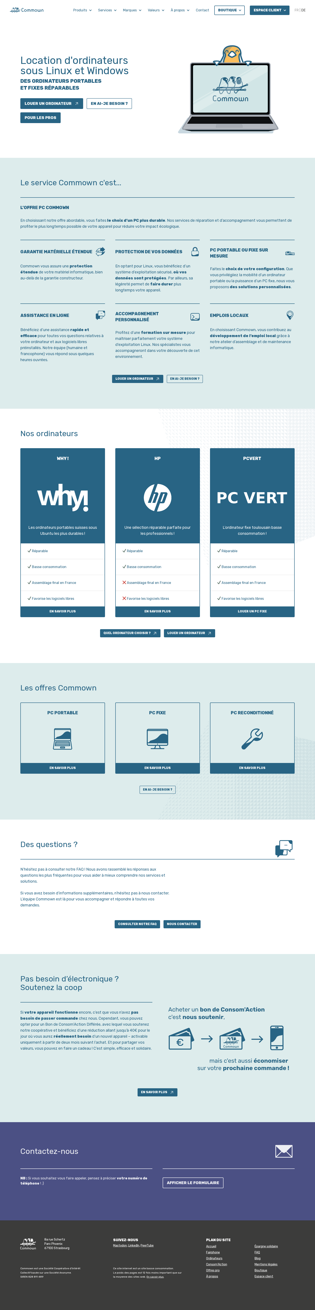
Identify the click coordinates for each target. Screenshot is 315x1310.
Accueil (211, 1246)
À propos (178, 10)
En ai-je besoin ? (109, 103)
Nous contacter (182, 924)
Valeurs (154, 10)
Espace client (268, 10)
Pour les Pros (40, 117)
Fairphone (213, 1252)
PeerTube (147, 1245)
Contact (202, 10)
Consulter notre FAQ (137, 924)
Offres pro (213, 1270)
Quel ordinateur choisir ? (127, 633)
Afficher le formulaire (193, 1182)
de (303, 10)
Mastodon (120, 1245)
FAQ (257, 1252)
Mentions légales (266, 1264)
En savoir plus (63, 611)
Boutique (227, 10)
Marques (130, 10)
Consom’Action (216, 1264)
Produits (80, 10)
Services (105, 10)
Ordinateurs (214, 1258)
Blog (258, 1258)
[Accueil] (26, 10)
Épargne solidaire (266, 1246)
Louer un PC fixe (252, 611)
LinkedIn (133, 1245)
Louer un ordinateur (48, 103)
